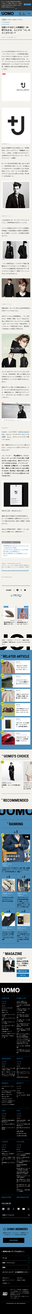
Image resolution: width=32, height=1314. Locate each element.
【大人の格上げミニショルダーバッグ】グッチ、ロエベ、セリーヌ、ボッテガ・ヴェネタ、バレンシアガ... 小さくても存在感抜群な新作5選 (22, 710)
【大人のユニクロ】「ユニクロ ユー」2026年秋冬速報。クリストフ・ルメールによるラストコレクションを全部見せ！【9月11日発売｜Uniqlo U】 (22, 739)
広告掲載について (6, 1283)
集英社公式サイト (6, 1277)
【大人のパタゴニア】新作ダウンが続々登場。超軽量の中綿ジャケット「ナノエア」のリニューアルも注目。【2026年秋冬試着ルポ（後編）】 (16, 869)
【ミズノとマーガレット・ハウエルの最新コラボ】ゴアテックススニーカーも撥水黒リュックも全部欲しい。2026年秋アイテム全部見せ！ (22, 682)
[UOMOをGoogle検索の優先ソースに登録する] (16, 596)
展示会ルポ (5, 865)
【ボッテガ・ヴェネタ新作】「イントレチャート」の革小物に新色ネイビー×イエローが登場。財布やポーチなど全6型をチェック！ (22, 724)
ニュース (19, 663)
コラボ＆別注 (10, 37)
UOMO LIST (4, 782)
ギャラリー (5, 895)
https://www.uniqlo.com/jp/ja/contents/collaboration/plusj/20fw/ (15, 570)
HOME (3, 640)
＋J (15, 37)
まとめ (18, 706)
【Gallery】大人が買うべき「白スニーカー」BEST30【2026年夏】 (8, 899)
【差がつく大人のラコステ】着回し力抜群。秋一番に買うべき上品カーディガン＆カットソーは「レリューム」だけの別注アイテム (22, 696)
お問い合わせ (20, 1277)
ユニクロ (4, 37)
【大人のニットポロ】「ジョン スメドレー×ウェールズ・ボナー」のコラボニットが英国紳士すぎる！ (22, 667)
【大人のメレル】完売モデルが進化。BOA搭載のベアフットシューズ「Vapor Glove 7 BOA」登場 (8, 935)
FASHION (9, 640)
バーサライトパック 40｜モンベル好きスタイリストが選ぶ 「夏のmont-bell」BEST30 (11, 786)
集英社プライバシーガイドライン (9, 1281)
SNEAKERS (5, 893)
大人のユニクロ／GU (22, 734)
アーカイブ (6, 22)
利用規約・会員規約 (21, 1280)
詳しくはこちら (27, 4)
